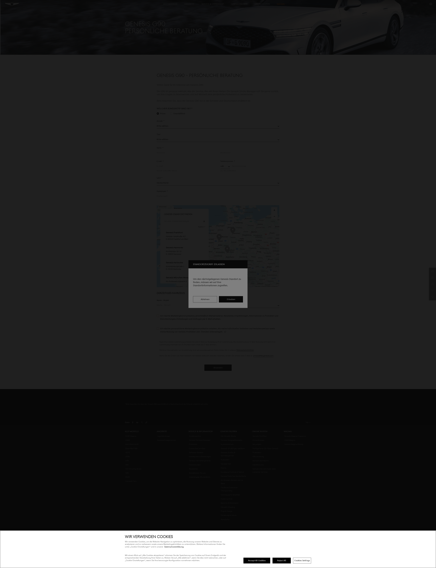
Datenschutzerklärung (174, 547)
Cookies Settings (302, 560)
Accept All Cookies (257, 560)
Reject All (281, 560)
